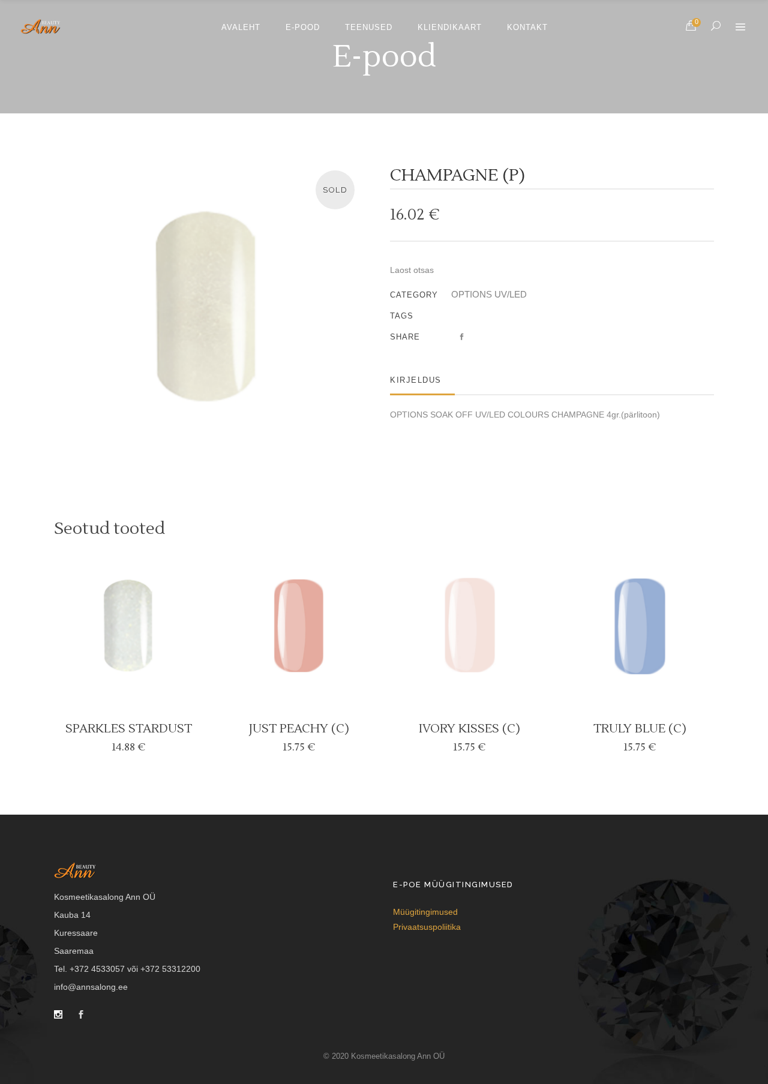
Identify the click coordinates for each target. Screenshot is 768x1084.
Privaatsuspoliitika (427, 927)
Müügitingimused (425, 912)
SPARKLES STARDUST (128, 729)
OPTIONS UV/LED (489, 294)
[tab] (422, 380)
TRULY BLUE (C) (639, 729)
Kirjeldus (416, 380)
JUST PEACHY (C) (299, 729)
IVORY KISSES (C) (469, 729)
